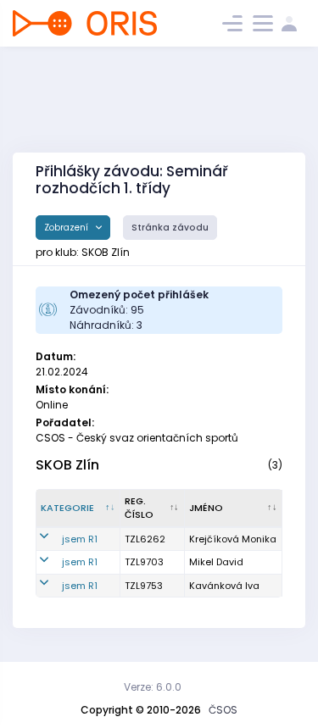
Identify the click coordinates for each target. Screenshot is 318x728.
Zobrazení (67, 227)
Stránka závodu (170, 227)
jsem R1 (80, 539)
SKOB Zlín (67, 465)
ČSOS (223, 710)
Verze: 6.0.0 (152, 687)
